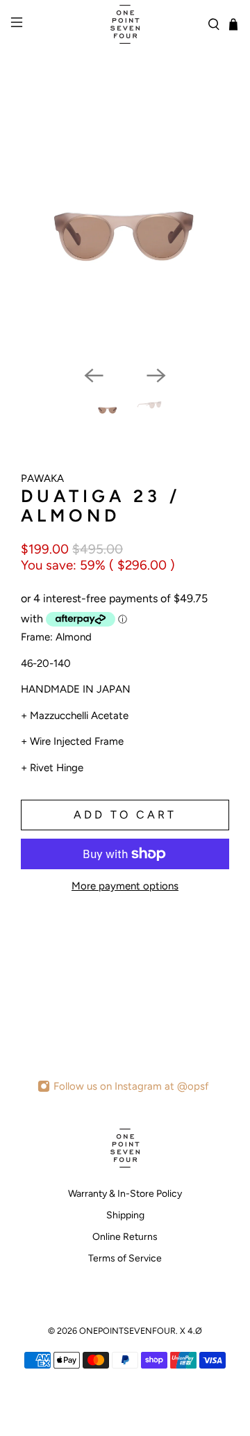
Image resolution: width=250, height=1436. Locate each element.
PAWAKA (42, 478)
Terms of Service (125, 1258)
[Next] (156, 375)
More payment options (125, 886)
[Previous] (93, 375)
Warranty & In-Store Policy (125, 1194)
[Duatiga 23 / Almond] (125, 236)
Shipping (125, 1215)
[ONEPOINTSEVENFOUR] (125, 24)
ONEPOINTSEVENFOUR (127, 1330)
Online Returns (125, 1237)
